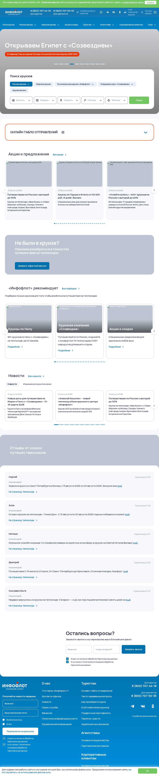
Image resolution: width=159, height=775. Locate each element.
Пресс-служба (50, 707)
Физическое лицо (14, 720)
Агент (9, 724)
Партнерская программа (95, 745)
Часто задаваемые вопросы (96, 696)
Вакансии (47, 713)
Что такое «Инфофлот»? (55, 690)
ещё (119, 485)
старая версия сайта (133, 2)
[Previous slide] (5, 190)
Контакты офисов (51, 696)
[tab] (54, 223)
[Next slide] (154, 190)
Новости (46, 702)
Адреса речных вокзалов (95, 724)
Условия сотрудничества (95, 740)
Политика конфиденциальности (59, 718)
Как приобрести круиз (93, 702)
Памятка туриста (90, 718)
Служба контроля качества (144, 716)
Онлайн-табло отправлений (96, 690)
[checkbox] (67, 659)
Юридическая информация (57, 724)
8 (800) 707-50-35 (63, 10)
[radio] (3, 720)
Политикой (87, 662)
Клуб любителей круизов (95, 707)
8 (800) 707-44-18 (40, 10)
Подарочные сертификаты (96, 713)
